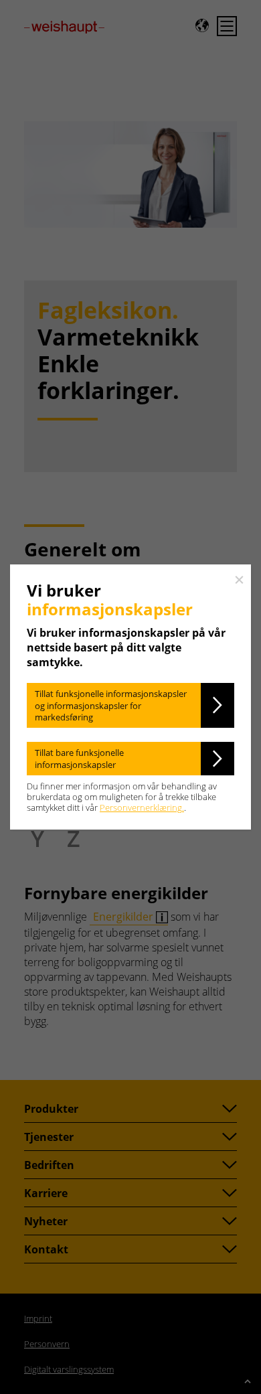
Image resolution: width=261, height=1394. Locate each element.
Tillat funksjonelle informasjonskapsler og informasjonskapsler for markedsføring (111, 706)
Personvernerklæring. (142, 807)
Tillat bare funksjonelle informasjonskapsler (79, 759)
